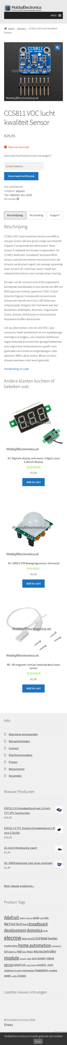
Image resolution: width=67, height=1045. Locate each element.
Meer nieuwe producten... (19, 886)
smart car (20, 965)
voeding (52, 970)
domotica (35, 930)
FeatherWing (11, 945)
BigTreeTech (13, 924)
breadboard (38, 923)
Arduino (29, 918)
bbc (46, 917)
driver (45, 930)
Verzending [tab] (36, 215)
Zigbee (22, 975)
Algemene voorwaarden (23, 734)
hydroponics (56, 946)
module (11, 958)
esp (24, 938)
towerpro (41, 970)
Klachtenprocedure (20, 755)
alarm (22, 918)
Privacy (13, 762)
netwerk (23, 959)
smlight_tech (44, 964)
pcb (34, 958)
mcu (30, 951)
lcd (15, 952)
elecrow (12, 937)
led (19, 951)
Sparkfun (18, 970)
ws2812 (14, 976)
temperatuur (29, 970)
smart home (31, 965)
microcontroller (44, 951)
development (15, 930)
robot (50, 958)
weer (7, 975)
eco (23, 194)
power (41, 958)
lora (24, 951)
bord (25, 924)
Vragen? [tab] (55, 215)
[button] (54, 15)
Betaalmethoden (19, 741)
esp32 (31, 938)
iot (6, 951)
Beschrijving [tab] (15, 215)
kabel (11, 951)
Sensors (21, 28)
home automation (34, 945)
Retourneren (16, 769)
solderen (9, 970)
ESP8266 (41, 938)
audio (36, 917)
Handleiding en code (16, 369)
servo (8, 964)
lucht (29, 194)
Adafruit (15, 194)
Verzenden (15, 775)
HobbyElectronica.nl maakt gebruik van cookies (33, 1036)
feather (53, 938)
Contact (14, 748)
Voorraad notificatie (21, 176)
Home (11, 28)
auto (42, 918)
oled (29, 958)
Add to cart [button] (33, 482)
